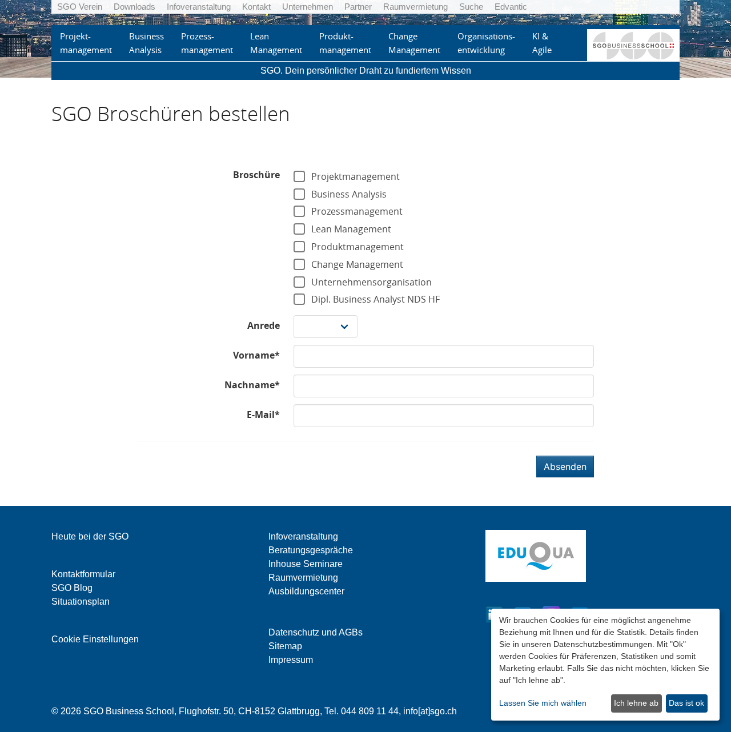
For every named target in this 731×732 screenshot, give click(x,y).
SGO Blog (72, 588)
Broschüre (256, 174)
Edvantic (511, 6)
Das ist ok (686, 702)
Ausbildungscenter (306, 591)
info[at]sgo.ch (430, 711)
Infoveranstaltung (199, 6)
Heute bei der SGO (89, 536)
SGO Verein (79, 6)
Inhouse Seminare (305, 564)
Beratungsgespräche (310, 550)
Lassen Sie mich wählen (543, 702)
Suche (471, 6)
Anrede (263, 325)
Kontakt (256, 6)
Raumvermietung (415, 6)
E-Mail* (263, 414)
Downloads (134, 6)
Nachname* (252, 385)
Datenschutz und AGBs (315, 632)
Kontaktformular (83, 574)
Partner (358, 6)
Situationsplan (80, 601)
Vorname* (256, 355)
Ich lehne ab (636, 702)
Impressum (290, 660)
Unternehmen (307, 6)
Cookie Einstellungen (95, 639)
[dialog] (605, 665)
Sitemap (285, 646)
